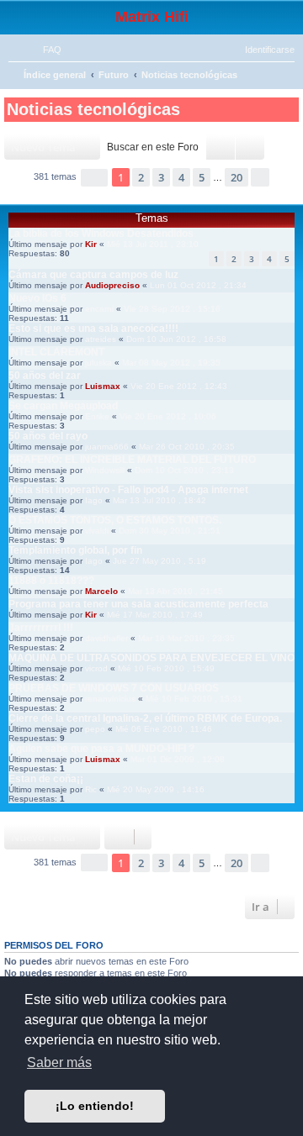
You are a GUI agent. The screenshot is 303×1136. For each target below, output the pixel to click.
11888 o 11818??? (51, 580)
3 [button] (161, 177)
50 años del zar (44, 375)
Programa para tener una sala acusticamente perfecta (138, 604)
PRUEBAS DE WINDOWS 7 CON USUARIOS (113, 688)
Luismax (102, 386)
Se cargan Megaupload (63, 406)
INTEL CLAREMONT (56, 352)
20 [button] (236, 177)
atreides (100, 339)
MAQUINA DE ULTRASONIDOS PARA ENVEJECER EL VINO (151, 658)
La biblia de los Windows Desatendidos (101, 233)
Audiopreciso (112, 285)
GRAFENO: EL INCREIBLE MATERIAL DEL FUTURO (132, 459)
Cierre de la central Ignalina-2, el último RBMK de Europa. (145, 718)
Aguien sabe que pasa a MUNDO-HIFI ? (101, 749)
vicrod (96, 668)
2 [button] (141, 177)
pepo (95, 729)
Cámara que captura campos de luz (93, 275)
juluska (98, 362)
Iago (94, 500)
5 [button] (202, 177)
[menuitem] (44, 49)
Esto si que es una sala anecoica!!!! (93, 328)
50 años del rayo (48, 436)
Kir (91, 244)
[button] (94, 178)
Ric (91, 789)
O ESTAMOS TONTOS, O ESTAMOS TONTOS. (114, 520)
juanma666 (107, 446)
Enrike (97, 416)
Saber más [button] (59, 1062)
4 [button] (181, 177)
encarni (99, 308)
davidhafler (106, 638)
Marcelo (101, 591)
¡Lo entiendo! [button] (95, 1105)
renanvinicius (110, 698)
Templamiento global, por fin (75, 550)
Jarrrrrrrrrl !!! (40, 628)
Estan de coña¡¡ (45, 779)
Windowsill (105, 470)
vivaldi (97, 530)
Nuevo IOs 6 (37, 298)
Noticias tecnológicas (93, 109)
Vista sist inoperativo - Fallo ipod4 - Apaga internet (128, 490)
